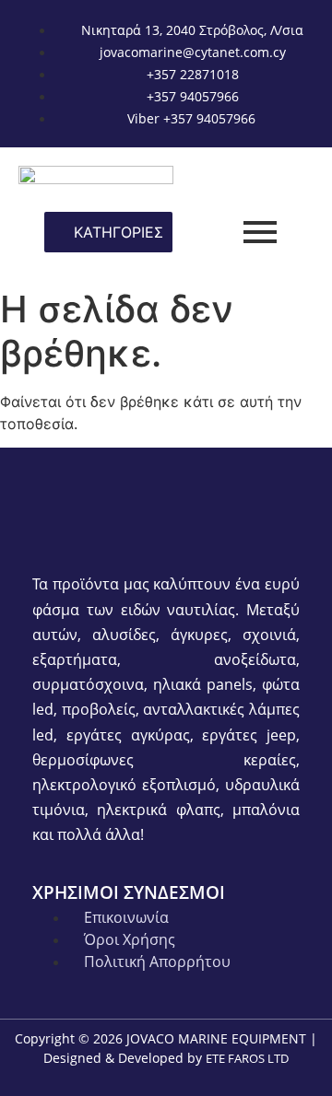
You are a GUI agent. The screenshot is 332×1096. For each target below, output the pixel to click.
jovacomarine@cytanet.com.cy (193, 52)
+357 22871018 (193, 74)
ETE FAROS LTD (247, 1058)
